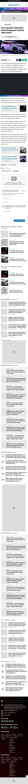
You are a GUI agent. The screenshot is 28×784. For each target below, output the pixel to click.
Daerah (14, 734)
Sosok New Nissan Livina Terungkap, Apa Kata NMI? (9, 107)
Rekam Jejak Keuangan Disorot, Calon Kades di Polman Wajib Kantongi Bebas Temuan (17, 334)
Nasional (19, 8)
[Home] (1, 8)
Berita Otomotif (6, 171)
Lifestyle (3, 739)
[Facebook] (17, 60)
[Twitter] (20, 60)
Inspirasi (11, 739)
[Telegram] (25, 60)
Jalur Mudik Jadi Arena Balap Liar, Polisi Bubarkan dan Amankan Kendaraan (17, 235)
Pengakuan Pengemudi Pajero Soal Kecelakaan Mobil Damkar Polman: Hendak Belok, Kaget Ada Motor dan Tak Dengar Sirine (17, 305)
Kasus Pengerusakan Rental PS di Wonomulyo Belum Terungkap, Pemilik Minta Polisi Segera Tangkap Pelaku (15, 396)
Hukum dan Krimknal (6, 736)
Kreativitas (12, 747)
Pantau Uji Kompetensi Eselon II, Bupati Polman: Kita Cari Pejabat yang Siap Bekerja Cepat (15, 421)
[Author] (2, 37)
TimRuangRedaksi (10, 36)
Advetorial (20, 734)
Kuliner (11, 750)
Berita (5, 8)
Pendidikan (12, 749)
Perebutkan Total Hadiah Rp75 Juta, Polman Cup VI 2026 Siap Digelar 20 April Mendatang (15, 437)
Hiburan (11, 741)
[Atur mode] (4, 5)
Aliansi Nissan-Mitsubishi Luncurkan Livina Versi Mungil (10, 149)
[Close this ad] (27, 776)
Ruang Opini (13, 737)
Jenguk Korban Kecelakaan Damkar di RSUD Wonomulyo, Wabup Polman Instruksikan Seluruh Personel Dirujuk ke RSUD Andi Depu (17, 320)
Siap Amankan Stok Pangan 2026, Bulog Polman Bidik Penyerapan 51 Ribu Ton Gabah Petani (16, 380)
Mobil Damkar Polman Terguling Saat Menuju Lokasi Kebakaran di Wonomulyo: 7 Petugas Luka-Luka (17, 327)
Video (2, 737)
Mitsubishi (15, 171)
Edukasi (11, 745)
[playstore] (14, 728)
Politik (7, 737)
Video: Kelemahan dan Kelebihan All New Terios (16, 291)
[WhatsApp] (23, 60)
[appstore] (5, 728)
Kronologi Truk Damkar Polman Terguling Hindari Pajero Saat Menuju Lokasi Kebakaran (17, 311)
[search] (1, 5)
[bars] (25, 5)
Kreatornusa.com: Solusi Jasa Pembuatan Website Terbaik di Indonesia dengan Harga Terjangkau (15, 445)
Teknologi (12, 8)
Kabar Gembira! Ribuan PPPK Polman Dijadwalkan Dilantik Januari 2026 (14, 404)
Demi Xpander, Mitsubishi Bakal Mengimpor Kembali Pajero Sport (9, 158)
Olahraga (15, 736)
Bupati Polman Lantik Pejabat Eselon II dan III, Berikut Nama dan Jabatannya (15, 372)
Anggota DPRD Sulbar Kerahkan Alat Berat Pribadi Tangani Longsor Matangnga (15, 413)
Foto (21, 736)
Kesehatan (12, 240)
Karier (10, 744)
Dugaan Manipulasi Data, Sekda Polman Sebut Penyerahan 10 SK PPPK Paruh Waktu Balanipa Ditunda (15, 429)
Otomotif (7, 24)
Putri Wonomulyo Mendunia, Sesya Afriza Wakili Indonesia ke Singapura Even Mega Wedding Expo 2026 (15, 388)
